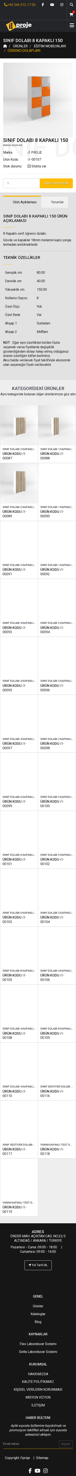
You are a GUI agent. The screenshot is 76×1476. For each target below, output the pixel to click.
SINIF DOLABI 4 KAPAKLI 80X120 (23, 622)
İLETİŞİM (38, 1405)
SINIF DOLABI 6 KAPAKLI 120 (21, 796)
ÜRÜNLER (20, 46)
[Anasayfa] (17, 26)
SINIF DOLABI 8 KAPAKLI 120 (21, 970)
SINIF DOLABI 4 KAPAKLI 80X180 (23, 739)
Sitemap (42, 1458)
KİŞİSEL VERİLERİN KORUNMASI (38, 1390)
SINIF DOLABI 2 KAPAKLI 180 (21, 565)
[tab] (22, 202)
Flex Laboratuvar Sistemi (38, 1344)
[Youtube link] (52, 5)
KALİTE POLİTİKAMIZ (38, 1382)
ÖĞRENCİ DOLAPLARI (24, 51)
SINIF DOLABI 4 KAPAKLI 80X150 (23, 680)
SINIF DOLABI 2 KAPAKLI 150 (21, 507)
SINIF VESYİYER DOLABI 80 (57, 1086)
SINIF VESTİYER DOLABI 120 (20, 1144)
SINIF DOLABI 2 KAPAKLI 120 (21, 449)
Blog (38, 1322)
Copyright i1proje (17, 1458)
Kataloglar (38, 1314)
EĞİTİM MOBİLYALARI (50, 46)
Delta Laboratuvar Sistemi (38, 1352)
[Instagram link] (62, 5)
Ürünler (38, 1306)
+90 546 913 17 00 (21, 5)
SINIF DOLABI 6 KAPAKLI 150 (21, 854)
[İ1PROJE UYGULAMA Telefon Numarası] (38, 1278)
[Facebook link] (43, 5)
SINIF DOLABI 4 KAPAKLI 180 (21, 1086)
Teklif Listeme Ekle (56, 183)
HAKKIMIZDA (38, 1374)
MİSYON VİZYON (38, 1397)
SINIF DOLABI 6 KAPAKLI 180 (21, 912)
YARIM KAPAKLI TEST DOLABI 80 (23, 1202)
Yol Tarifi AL (39, 1265)
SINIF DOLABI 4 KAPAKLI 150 (21, 1028)
